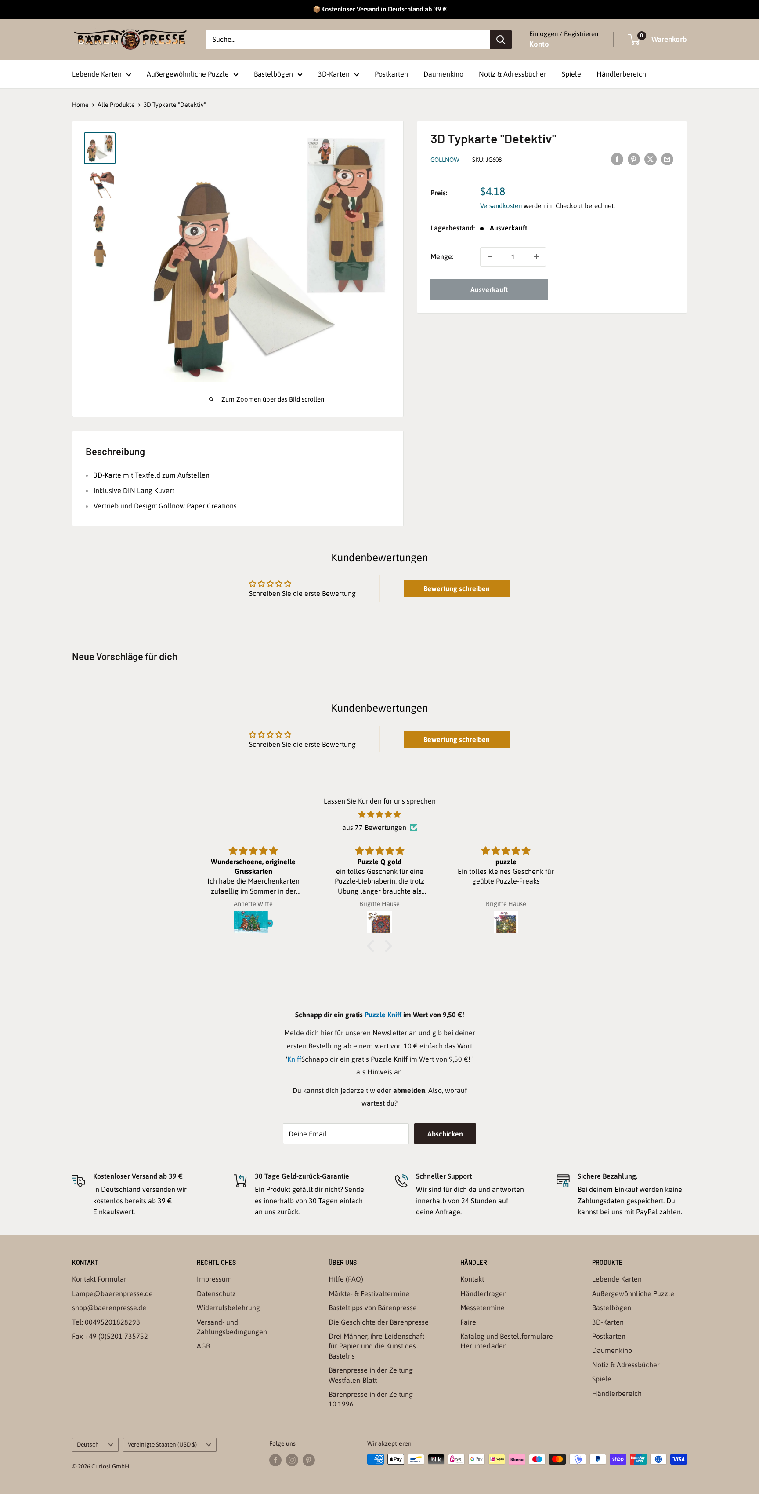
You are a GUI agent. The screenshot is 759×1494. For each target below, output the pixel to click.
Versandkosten (501, 205)
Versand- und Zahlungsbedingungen (232, 1327)
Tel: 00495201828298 (106, 1322)
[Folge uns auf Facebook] (275, 1460)
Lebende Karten (97, 74)
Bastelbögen (273, 74)
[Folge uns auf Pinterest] (309, 1460)
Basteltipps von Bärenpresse (373, 1307)
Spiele (571, 74)
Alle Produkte (116, 104)
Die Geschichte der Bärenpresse (379, 1322)
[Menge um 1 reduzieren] (490, 256)
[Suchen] (501, 39)
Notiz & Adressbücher (512, 74)
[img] (379, 814)
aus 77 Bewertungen (374, 827)
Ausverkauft (489, 289)
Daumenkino (443, 74)
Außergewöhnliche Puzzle (188, 74)
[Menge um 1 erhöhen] (536, 256)
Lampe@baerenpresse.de (112, 1293)
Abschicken (445, 1134)
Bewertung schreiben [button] (456, 588)
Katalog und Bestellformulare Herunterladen (506, 1341)
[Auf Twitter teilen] (650, 158)
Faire (468, 1322)
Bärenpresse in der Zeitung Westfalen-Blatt (371, 1375)
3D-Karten (334, 74)
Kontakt (472, 1279)
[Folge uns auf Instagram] (292, 1460)
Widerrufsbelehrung (228, 1307)
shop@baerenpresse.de (109, 1307)
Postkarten (391, 74)
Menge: (441, 256)
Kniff (294, 1059)
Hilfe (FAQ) (346, 1279)
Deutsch (88, 1444)
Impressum (214, 1279)
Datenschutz (216, 1293)
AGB (203, 1346)
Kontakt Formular (99, 1279)
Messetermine (482, 1307)
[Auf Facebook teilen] (617, 158)
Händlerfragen (483, 1293)
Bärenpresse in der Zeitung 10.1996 (371, 1399)
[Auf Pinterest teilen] (634, 158)
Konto (539, 44)
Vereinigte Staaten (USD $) (162, 1444)
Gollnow (444, 159)
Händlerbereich (621, 74)
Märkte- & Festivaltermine (369, 1293)
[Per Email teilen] (667, 158)
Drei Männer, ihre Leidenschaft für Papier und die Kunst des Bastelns (376, 1346)
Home (80, 104)
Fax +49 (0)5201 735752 (110, 1336)
